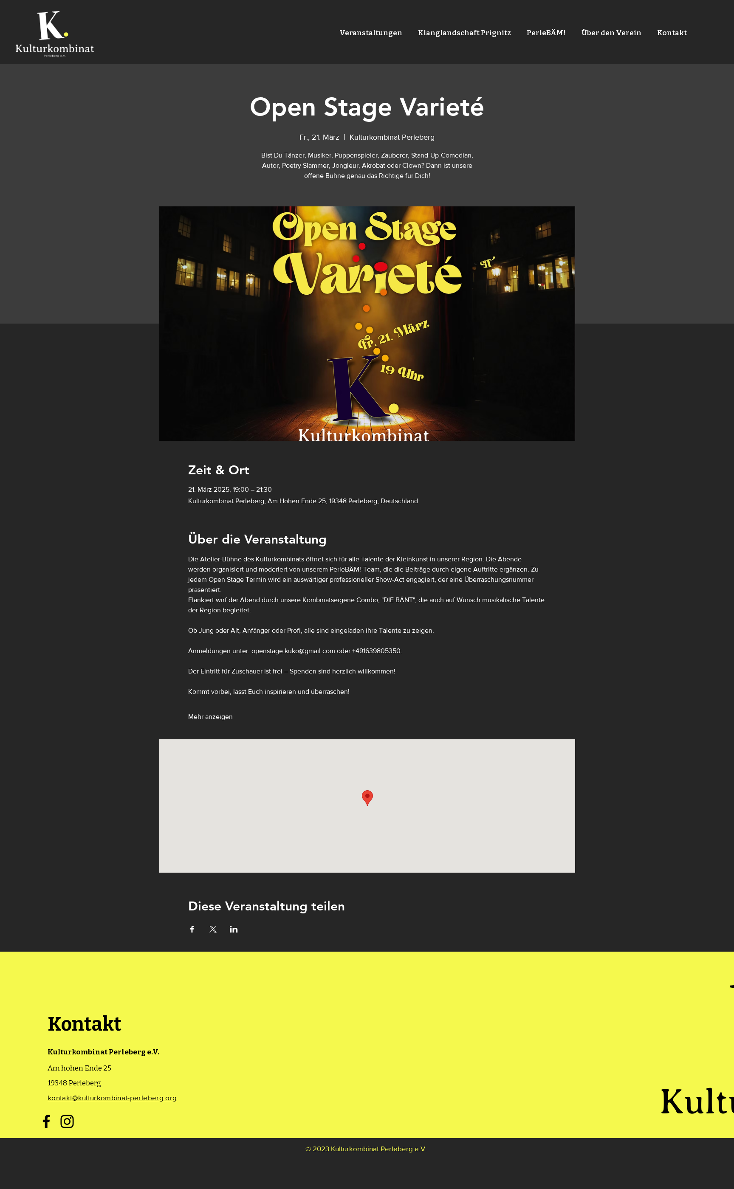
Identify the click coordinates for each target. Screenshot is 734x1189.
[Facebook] (46, 1121)
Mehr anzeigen (210, 716)
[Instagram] (67, 1121)
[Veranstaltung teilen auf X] (213, 929)
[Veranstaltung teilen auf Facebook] (192, 929)
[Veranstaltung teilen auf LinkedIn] (234, 929)
